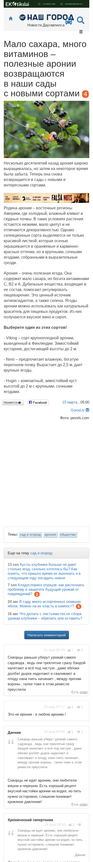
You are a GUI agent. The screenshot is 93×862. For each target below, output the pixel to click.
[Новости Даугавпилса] (46, 17)
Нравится (11, 402)
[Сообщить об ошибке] (87, 410)
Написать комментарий (47, 635)
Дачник (79, 855)
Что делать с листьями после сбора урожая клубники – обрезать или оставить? (45, 616)
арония (50, 534)
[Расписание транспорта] (68, 22)
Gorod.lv (78, 410)
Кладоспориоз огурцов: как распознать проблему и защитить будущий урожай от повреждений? (46, 589)
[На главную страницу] (10, 19)
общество (68, 534)
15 (69, 402)
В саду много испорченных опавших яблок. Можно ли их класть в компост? (44, 603)
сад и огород (30, 534)
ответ (84, 692)
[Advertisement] (46, 472)
